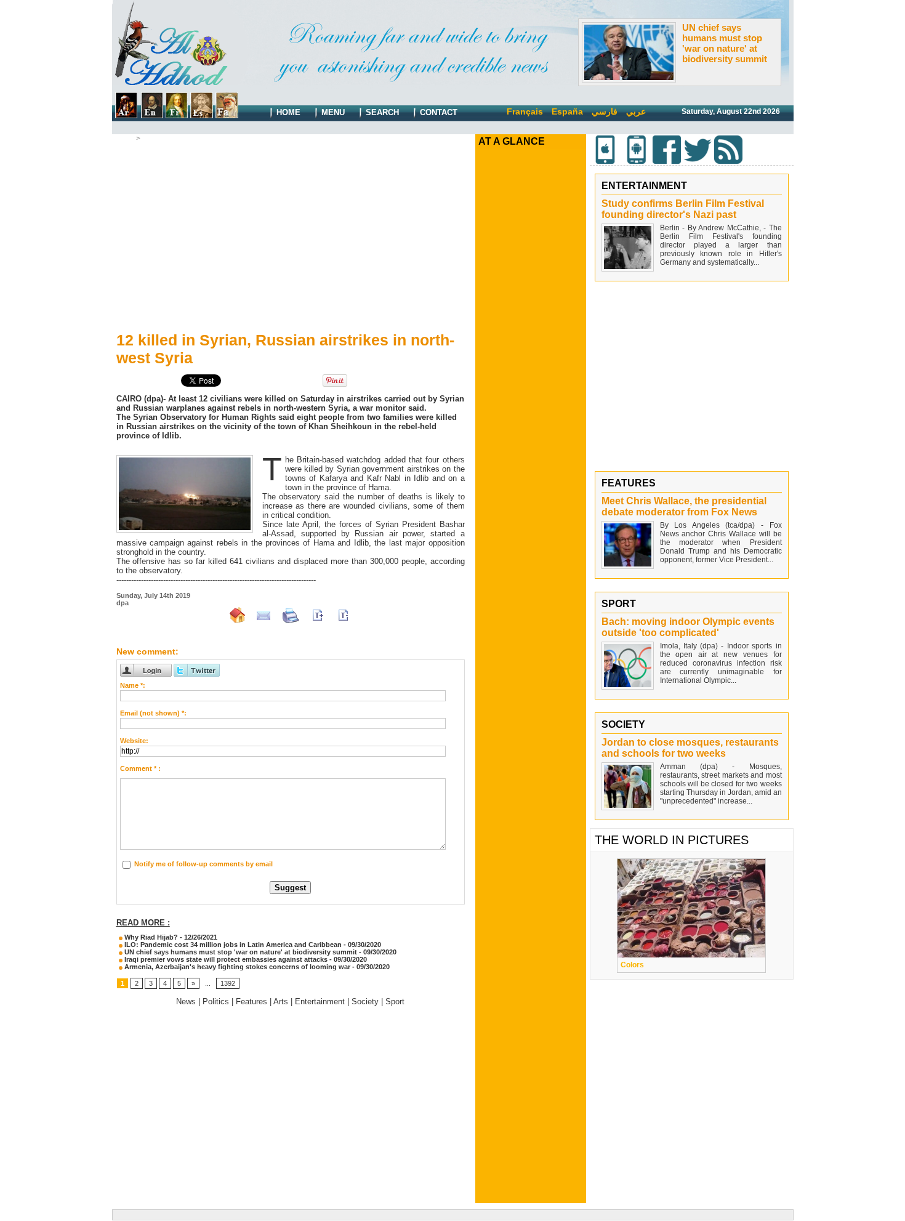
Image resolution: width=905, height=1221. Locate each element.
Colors (632, 965)
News (153, 138)
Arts (280, 1001)
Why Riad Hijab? (150, 937)
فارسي (604, 111)
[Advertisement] (290, 234)
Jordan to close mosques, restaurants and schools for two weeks (690, 748)
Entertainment (320, 1001)
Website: (134, 740)
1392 (227, 983)
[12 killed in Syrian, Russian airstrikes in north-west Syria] (184, 458)
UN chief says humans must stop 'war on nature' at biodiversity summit (724, 43)
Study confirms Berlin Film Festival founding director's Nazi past (682, 209)
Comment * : (140, 768)
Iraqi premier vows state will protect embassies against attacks (225, 959)
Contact (437, 112)
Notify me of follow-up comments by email (203, 864)
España (567, 111)
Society (365, 1001)
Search (381, 112)
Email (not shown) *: (153, 713)
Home (287, 112)
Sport (394, 1001)
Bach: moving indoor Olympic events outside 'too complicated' (687, 627)
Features (251, 1001)
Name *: (132, 685)
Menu (332, 112)
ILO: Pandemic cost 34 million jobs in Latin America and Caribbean (232, 944)
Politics (216, 1001)
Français (525, 111)
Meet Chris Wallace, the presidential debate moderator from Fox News (683, 506)
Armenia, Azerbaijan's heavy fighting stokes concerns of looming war (236, 966)
